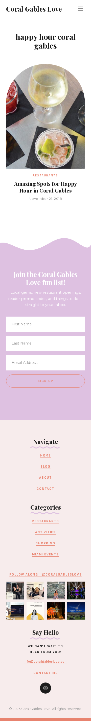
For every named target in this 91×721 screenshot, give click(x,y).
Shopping (45, 543)
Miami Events (45, 554)
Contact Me (45, 673)
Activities (45, 532)
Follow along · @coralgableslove (45, 575)
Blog (45, 467)
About (45, 478)
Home (45, 455)
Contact (45, 489)
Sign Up (46, 381)
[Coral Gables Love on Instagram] (45, 688)
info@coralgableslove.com (45, 662)
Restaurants (45, 521)
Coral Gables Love (34, 9)
